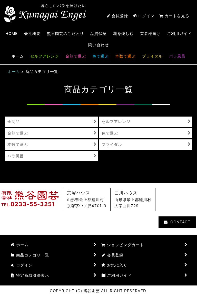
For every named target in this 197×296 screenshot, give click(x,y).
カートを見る (177, 15)
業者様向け (150, 33)
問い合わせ (98, 44)
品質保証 (98, 33)
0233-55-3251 (33, 204)
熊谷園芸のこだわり (65, 33)
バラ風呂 (177, 56)
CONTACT (180, 221)
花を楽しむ (123, 33)
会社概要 (32, 33)
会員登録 (120, 15)
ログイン (146, 15)
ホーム (18, 56)
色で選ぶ (100, 56)
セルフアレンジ (44, 56)
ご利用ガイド (179, 33)
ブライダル (152, 56)
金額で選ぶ (75, 56)
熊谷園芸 (45, 14)
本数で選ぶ (125, 56)
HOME (11, 33)
